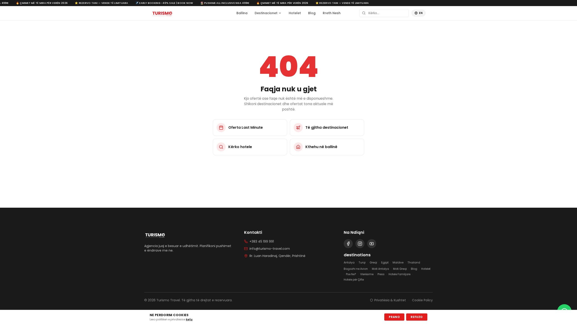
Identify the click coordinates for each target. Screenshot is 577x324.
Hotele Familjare (399, 274)
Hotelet (295, 13)
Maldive (398, 262)
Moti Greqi (400, 269)
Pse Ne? (351, 274)
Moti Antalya (380, 269)
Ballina (241, 13)
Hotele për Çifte (354, 279)
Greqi (373, 262)
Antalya (349, 262)
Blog (312, 13)
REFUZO (417, 317)
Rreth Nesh (332, 13)
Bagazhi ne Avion (356, 269)
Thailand (414, 262)
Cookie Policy (422, 300)
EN (421, 13)
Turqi (362, 262)
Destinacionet (266, 13)
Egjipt (385, 262)
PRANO (394, 317)
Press (381, 274)
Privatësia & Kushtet (390, 300)
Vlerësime (366, 274)
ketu (189, 319)
